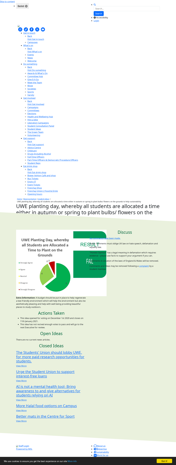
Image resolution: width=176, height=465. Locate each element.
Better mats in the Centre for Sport (45, 416)
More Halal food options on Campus (46, 405)
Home (19, 199)
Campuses (32, 42)
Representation (30, 199)
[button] (100, 445)
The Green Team (35, 132)
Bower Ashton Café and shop (41, 175)
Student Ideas (34, 129)
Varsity (30, 95)
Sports (30, 91)
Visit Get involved (35, 104)
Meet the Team (34, 82)
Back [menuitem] (29, 36)
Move (30, 85)
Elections (31, 113)
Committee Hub (35, 76)
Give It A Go (33, 79)
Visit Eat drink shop (36, 172)
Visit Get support (35, 144)
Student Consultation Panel (40, 126)
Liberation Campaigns (38, 122)
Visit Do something (36, 70)
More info (72, 461)
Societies (31, 88)
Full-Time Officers (35, 157)
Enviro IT (31, 181)
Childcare (32, 150)
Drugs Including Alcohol (39, 153)
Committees (33, 110)
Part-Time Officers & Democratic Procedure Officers (52, 160)
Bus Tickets (32, 178)
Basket (21, 6)
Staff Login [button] (24, 445)
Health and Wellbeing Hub (40, 116)
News (30, 57)
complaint (144, 266)
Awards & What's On (37, 73)
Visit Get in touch (35, 39)
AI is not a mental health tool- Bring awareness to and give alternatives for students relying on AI (48, 391)
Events (30, 54)
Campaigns (32, 107)
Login (96, 20)
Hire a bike (32, 119)
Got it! (164, 461)
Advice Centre (34, 147)
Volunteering (33, 135)
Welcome (31, 60)
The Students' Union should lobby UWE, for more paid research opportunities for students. (50, 356)
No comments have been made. (105, 238)
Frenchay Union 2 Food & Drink (42, 191)
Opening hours (34, 194)
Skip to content (7, 1)
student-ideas (43, 199)
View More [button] (21, 365)
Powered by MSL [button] (24, 449)
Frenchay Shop (34, 187)
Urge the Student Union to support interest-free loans (45, 373)
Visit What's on (34, 51)
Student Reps (33, 163)
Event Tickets (33, 184)
